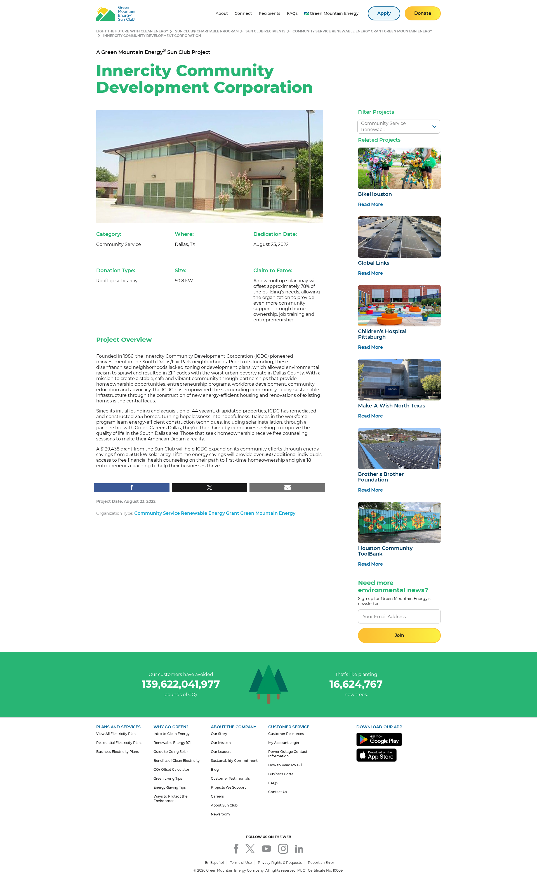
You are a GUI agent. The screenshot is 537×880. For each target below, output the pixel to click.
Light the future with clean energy (132, 31)
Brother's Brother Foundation (381, 477)
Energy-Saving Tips (170, 787)
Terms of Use (241, 862)
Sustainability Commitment (234, 760)
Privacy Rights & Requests (280, 862)
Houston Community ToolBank (385, 551)
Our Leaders (221, 751)
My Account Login (283, 743)
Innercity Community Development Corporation (152, 36)
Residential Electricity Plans (119, 743)
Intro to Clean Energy (172, 734)
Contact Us (277, 792)
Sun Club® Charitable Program (207, 31)
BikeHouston (375, 194)
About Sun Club (224, 805)
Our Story (219, 734)
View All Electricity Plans (116, 734)
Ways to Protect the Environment (170, 798)
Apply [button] (384, 13)
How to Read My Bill (285, 765)
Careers (217, 796)
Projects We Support (228, 787)
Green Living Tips (168, 778)
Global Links (373, 263)
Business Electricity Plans (117, 751)
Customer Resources (286, 734)
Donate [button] (422, 13)
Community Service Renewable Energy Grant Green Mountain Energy (362, 31)
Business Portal (281, 774)
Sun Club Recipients (266, 31)
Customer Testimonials (230, 778)
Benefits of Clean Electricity (177, 760)
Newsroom (220, 814)
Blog (215, 769)
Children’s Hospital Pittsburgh (382, 334)
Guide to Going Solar (171, 751)
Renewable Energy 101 (172, 743)
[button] (399, 635)
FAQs (272, 783)
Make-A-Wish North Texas (391, 406)
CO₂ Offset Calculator (171, 769)
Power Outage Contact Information (287, 753)
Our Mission (221, 743)
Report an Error (321, 862)
